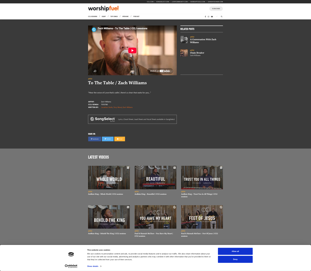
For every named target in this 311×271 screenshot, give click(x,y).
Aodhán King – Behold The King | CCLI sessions (107, 233)
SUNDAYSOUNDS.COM (215, 2)
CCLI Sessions (92, 17)
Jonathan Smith (107, 107)
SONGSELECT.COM (162, 2)
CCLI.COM (150, 2)
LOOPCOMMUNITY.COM (180, 2)
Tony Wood (117, 107)
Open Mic (125, 17)
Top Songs (114, 17)
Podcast (136, 17)
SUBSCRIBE (216, 8)
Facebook (95, 139)
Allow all (235, 251)
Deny (235, 259)
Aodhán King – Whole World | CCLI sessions (105, 194)
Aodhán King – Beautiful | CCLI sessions (150, 194)
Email (120, 139)
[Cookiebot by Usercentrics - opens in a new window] (71, 266)
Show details (92, 266)
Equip (104, 17)
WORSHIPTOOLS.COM (197, 2)
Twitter (108, 139)
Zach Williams (128, 107)
